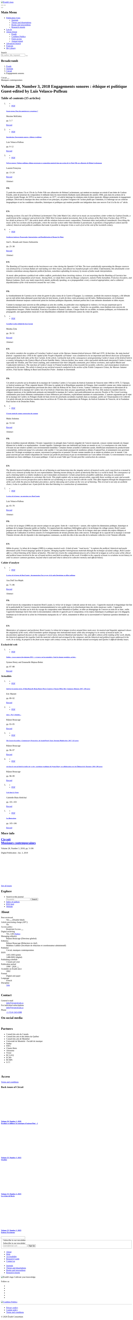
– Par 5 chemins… (13, 714)
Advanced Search (13, 43)
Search (4, 52)
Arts (8, 985)
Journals (14, 20)
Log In (9, 29)
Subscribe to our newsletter (14, 1243)
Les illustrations (11, 818)
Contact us (10, 1261)
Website (9, 906)
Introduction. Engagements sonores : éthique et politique (24, 137)
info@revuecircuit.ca (14, 1003)
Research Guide (12, 1259)
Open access (16, 39)
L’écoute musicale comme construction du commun (22, 413)
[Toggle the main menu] (2, 7)
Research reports (18, 27)
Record (9, 125)
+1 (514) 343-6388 (14, 1012)
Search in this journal (15, 897)
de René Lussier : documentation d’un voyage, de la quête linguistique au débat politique (40, 575)
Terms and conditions (10, 1082)
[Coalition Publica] (9, 1302)
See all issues (6, 886)
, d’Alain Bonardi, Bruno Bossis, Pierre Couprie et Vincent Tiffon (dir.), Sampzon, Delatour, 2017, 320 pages (48, 688)
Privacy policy (12, 1308)
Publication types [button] (13, 18)
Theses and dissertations (21, 22)
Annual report (17, 41)
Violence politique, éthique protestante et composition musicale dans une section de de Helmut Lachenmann (54, 163)
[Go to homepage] (7, 2)
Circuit (9, 71)
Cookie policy (12, 1310)
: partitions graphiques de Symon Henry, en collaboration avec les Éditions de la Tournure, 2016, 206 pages (54, 766)
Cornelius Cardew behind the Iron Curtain (19, 324)
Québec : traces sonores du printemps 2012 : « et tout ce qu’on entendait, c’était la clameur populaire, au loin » (41, 657)
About (14, 32)
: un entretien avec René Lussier (23, 496)
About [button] (9, 32)
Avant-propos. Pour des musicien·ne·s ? (22, 111)
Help (8, 1254)
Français (9, 46)
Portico (17, 934)
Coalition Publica (18, 36)
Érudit (13, 34)
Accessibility (11, 1256)
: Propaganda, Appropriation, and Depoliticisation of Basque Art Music (35, 237)
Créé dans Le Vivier (12, 792)
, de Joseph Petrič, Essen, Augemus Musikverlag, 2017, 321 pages (42, 740)
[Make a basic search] (2, 5)
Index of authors (13, 902)
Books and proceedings (21, 25)
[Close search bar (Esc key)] (5, 5)
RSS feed (10, 904)
